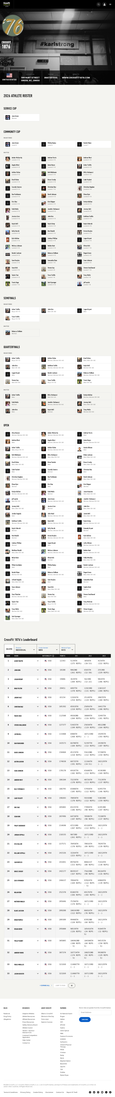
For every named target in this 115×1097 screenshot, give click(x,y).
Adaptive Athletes (28, 1013)
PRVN (62, 1049)
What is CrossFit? (47, 1013)
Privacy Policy (25, 1092)
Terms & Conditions (11, 1092)
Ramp (62, 1055)
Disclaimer (49, 1092)
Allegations (7, 1019)
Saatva (62, 1028)
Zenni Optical (64, 1030)
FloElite (62, 1072)
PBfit (61, 1033)
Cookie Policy (38, 1092)
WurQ (62, 1058)
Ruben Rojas (64, 1075)
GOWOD (63, 1039)
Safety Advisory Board (29, 1025)
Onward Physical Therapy (65, 1046)
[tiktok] (110, 1092)
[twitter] (94, 1092)
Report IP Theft (72, 1092)
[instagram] (98, 1092)
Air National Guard (66, 1013)
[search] (98, 4)
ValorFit (62, 1067)
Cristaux (63, 1052)
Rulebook (7, 1013)
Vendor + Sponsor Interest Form (28, 1031)
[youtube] (102, 1092)
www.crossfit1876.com (76, 77)
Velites (62, 1019)
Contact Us (26, 1043)
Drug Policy (7, 1016)
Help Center (26, 1040)
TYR (61, 1069)
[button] (110, 4)
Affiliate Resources (28, 1019)
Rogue (62, 1016)
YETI (61, 1022)
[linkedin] (106, 1092)
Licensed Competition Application (29, 1036)
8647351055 (50, 77)
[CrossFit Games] (7, 4)
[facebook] (90, 1092)
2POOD (62, 1025)
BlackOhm (63, 1064)
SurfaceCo (63, 1042)
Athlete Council (27, 1028)
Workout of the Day (47, 1016)
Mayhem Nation (65, 1061)
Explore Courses (46, 1022)
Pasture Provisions (66, 1036)
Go (72, 986)
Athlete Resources (28, 1016)
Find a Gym (45, 1019)
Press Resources (28, 1022)
